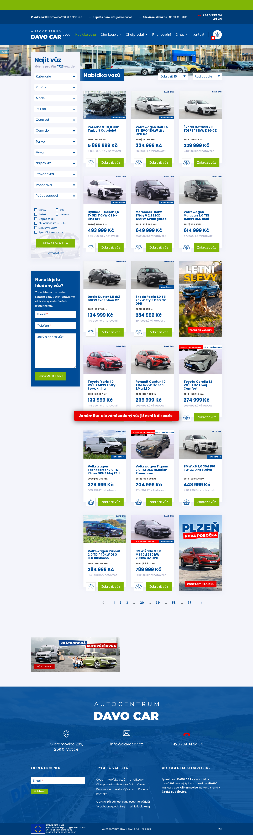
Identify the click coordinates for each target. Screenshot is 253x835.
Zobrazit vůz (110, 162)
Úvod (66, 34)
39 (158, 602)
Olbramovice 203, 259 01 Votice (58, 17)
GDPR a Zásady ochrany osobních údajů (123, 802)
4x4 (62, 210)
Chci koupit (109, 34)
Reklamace (103, 789)
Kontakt (198, 34)
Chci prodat (135, 34)
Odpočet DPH (47, 219)
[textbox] (55, 109)
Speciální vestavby (51, 232)
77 (189, 602)
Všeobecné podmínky (110, 806)
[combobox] (55, 76)
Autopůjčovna (124, 789)
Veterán (65, 214)
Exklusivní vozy (48, 228)
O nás (180, 34)
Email (41, 314)
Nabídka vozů (85, 34)
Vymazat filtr (56, 253)
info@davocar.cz (112, 17)
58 (174, 602)
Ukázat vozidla (55, 243)
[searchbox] (54, 76)
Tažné (42, 214)
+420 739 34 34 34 (212, 17)
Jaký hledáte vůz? (50, 336)
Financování (161, 34)
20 (142, 602)
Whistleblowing (140, 806)
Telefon (43, 325)
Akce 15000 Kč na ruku (52, 223)
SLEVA (42, 210)
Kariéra (143, 789)
